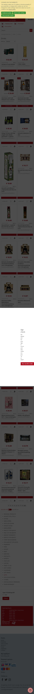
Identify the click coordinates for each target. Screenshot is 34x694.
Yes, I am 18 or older (27, 363)
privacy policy (12, 9)
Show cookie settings (19, 12)
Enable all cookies (6, 12)
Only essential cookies (8, 15)
